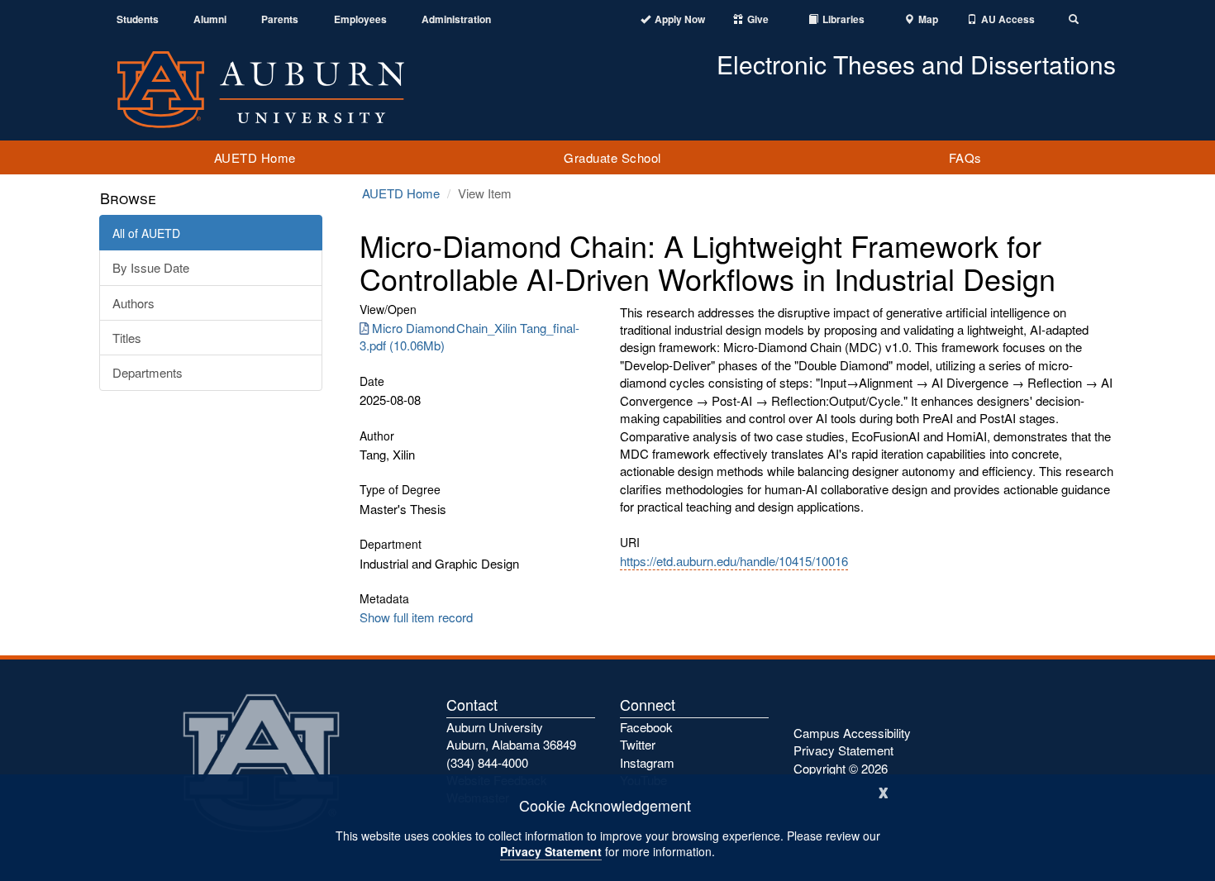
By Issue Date (150, 267)
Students (138, 19)
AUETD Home (255, 157)
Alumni (209, 19)
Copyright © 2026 (840, 768)
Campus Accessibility (852, 732)
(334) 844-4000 (487, 762)
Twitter (637, 744)
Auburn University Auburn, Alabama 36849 (511, 735)
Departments (147, 372)
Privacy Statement (551, 851)
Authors (133, 303)
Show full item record (416, 617)
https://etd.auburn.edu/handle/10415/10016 (734, 560)
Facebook (646, 727)
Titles (126, 337)
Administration (456, 19)
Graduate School (612, 157)
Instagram (647, 762)
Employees (360, 19)
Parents (279, 19)
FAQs (965, 157)
